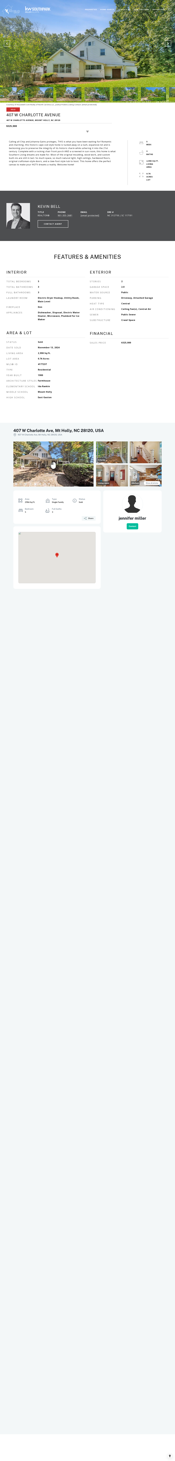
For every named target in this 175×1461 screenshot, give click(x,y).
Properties (91, 9)
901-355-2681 (65, 215)
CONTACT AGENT (53, 224)
